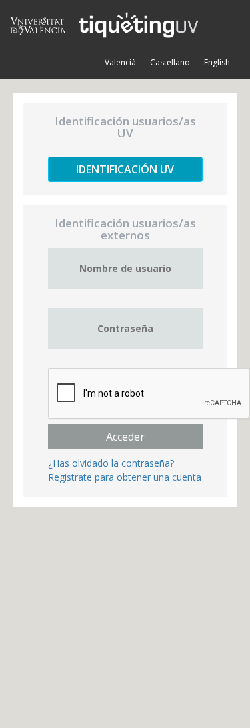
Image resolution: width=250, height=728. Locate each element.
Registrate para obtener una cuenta (124, 477)
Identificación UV (125, 169)
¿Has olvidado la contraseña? (111, 463)
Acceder (125, 436)
